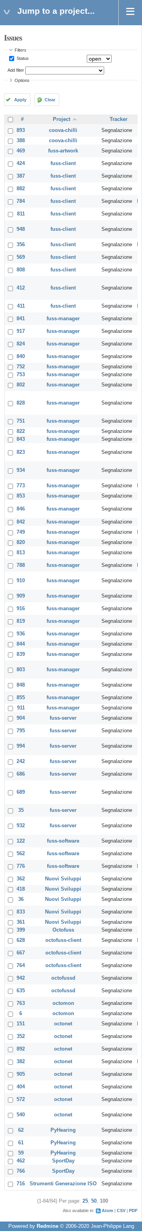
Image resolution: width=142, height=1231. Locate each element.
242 (21, 761)
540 (21, 1115)
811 (21, 214)
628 (21, 940)
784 (21, 201)
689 (21, 792)
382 (21, 1061)
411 (21, 306)
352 (21, 1036)
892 (21, 1049)
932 (21, 825)
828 (21, 403)
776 (21, 866)
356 (21, 244)
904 (21, 718)
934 (21, 470)
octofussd (63, 978)
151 (21, 1024)
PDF (133, 1210)
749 (21, 532)
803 (21, 669)
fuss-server (63, 718)
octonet (63, 1024)
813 (21, 552)
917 (21, 331)
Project (61, 119)
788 (21, 565)
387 (21, 176)
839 (21, 654)
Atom (107, 1210)
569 (21, 257)
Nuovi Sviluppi (63, 879)
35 (21, 810)
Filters (20, 50)
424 (21, 163)
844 (21, 644)
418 (21, 889)
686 (21, 774)
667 (21, 953)
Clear (50, 99)
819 (21, 621)
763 (21, 1003)
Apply (20, 99)
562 (21, 853)
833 (21, 912)
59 (21, 1153)
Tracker (118, 119)
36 (21, 899)
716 (21, 1183)
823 (21, 452)
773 (21, 485)
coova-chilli (63, 130)
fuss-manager (63, 318)
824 (21, 344)
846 (21, 509)
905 (21, 1074)
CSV (121, 1210)
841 (21, 318)
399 (21, 930)
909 (21, 596)
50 (94, 1201)
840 (21, 356)
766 (21, 1171)
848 (21, 685)
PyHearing (63, 1130)
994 (21, 746)
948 (21, 229)
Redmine (47, 1226)
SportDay (63, 1161)
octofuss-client (63, 940)
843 (21, 439)
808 (21, 270)
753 (21, 374)
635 (21, 990)
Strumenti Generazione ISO (63, 1183)
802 (21, 385)
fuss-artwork (63, 151)
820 (21, 542)
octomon (63, 1003)
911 (21, 708)
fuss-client (63, 163)
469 (21, 151)
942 (21, 978)
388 (21, 140)
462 (21, 1161)
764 (21, 965)
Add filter (15, 70)
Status (22, 58)
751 (21, 421)
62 (21, 1130)
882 (21, 188)
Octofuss (63, 930)
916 (21, 608)
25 (85, 1201)
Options (22, 80)
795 (21, 730)
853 (21, 496)
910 (21, 580)
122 (21, 841)
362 (21, 879)
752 (21, 366)
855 (21, 697)
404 (21, 1087)
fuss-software (63, 841)
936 (21, 634)
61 (21, 1143)
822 (21, 431)
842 (21, 522)
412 (21, 288)
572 (21, 1099)
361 (21, 922)
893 (21, 130)
